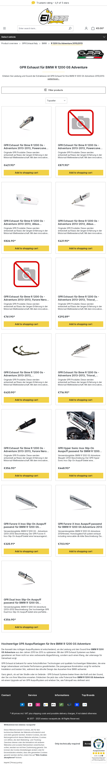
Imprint (6, 762)
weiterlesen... (53, 79)
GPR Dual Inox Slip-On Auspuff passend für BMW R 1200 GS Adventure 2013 (22, 601)
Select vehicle (8, 37)
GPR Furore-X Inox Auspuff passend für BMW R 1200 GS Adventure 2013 (80, 525)
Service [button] (32, 695)
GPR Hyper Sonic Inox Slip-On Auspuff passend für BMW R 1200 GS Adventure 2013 (78, 450)
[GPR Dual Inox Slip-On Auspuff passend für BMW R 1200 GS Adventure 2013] (26, 577)
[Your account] (86, 28)
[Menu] (5, 28)
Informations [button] (62, 695)
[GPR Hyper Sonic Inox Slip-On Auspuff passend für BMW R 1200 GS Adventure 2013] (80, 426)
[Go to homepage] (53, 16)
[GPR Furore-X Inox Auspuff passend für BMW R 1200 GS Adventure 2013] (80, 501)
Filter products (55, 90)
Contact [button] (6, 695)
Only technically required (67, 743)
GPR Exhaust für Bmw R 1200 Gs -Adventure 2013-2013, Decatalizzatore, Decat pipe (24, 374)
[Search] (70, 28)
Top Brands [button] (88, 695)
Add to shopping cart (26, 172)
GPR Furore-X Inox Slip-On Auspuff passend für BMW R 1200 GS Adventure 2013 (25, 525)
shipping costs (39, 713)
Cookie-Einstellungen (22, 750)
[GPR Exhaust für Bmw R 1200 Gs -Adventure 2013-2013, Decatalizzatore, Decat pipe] (26, 350)
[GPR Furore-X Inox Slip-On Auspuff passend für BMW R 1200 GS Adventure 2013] (26, 501)
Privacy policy (16, 762)
